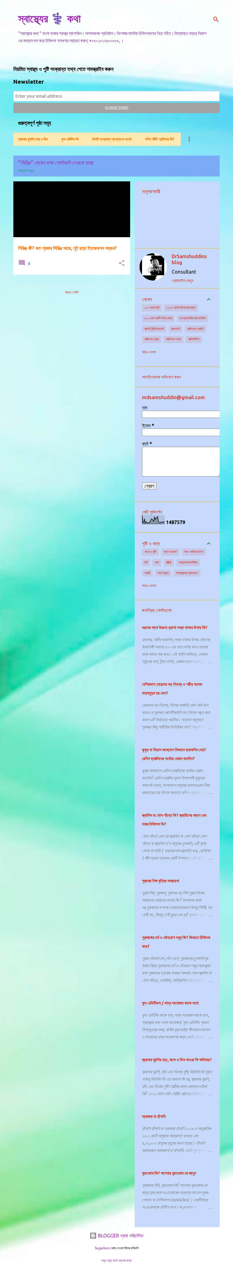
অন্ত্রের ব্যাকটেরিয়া (188, 562)
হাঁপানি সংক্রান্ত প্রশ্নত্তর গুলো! (112, 139)
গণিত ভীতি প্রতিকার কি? (159, 139)
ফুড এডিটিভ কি (70, 139)
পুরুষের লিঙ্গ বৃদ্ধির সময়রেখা (160, 880)
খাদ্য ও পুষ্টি (150, 552)
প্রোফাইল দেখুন (182, 280)
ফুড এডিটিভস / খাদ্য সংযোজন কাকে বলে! (170, 1003)
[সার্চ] (216, 19)
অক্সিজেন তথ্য (173, 339)
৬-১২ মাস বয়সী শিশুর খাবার (158, 318)
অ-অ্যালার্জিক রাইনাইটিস (192, 318)
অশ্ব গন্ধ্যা (163, 573)
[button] (121, 263)
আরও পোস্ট (72, 292)
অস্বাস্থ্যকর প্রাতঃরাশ (187, 573)
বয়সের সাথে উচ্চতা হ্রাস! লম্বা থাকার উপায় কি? (175, 627)
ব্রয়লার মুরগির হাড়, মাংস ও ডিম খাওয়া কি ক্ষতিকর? (177, 1059)
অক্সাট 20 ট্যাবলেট (154, 329)
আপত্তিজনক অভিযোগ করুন (161, 377)
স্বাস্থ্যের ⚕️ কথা (49, 18)
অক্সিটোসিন (194, 339)
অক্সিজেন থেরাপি (195, 329)
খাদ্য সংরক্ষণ (170, 552)
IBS (168, 562)
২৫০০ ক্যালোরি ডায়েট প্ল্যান (181, 307)
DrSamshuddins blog (189, 259)
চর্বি (145, 562)
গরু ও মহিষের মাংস (193, 552)
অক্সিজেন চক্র (151, 339)
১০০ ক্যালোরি (151, 307)
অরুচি (147, 573)
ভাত (157, 562)
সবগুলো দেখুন (26, 171)
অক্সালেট (175, 329)
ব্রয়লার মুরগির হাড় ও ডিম (33, 139)
